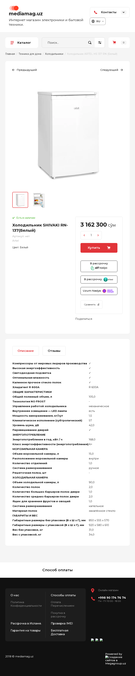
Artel (15, 240)
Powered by (113, 654)
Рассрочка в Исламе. (26, 623)
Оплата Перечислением (62, 603)
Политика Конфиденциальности (26, 603)
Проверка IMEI (62, 623)
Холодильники (54, 53)
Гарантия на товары (26, 630)
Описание (26, 351)
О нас (15, 595)
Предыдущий (27, 69)
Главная (10, 53)
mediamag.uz (26, 14)
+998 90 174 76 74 (112, 597)
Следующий (109, 69)
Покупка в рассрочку (58, 614)
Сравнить (89, 304)
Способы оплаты (63, 595)
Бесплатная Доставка (59, 632)
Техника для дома (30, 53)
